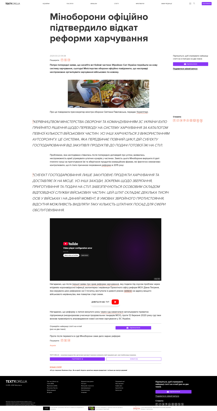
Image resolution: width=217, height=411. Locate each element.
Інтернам (84, 392)
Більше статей (56, 367)
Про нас (49, 381)
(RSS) (52, 383)
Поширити (54, 60)
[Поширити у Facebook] (62, 60)
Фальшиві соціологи (87, 386)
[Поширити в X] (65, 60)
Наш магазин (119, 383)
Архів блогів (119, 388)
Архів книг (118, 390)
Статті (48, 383)
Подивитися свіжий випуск (185, 69)
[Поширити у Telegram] (69, 60)
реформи (106, 165)
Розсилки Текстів (52, 388)
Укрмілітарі (142, 112)
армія (53, 345)
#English (49, 392)
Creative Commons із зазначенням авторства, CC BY (23, 403)
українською (18, 404)
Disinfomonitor (85, 390)
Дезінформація (86, 388)
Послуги (83, 383)
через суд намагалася (111, 311)
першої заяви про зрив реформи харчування (95, 284)
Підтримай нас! (120, 381)
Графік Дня (118, 386)
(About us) (55, 381)
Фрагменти (50, 386)
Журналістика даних (87, 381)
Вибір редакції (51, 390)
